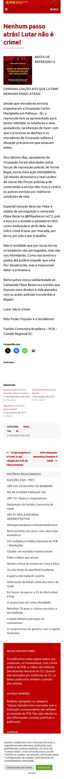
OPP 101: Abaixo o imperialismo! (27, 498)
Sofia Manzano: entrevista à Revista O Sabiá (45, 456)
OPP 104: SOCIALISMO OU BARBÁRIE (30, 486)
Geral (26, 427)
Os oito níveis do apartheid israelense (30, 569)
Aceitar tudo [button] (44, 767)
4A (17, 431)
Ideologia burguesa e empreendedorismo (32, 524)
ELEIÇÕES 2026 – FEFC (20, 480)
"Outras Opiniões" (18, 705)
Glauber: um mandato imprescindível (29, 551)
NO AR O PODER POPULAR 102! (26, 492)
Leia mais (32, 773)
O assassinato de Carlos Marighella (29, 602)
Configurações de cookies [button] (19, 767)
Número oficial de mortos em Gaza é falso (33, 563)
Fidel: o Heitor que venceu (23, 557)
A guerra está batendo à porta (25, 575)
